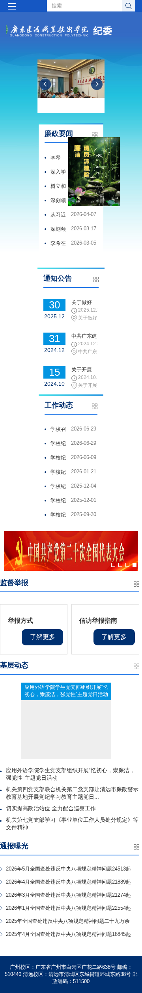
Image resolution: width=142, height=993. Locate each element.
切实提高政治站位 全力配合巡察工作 (51, 808)
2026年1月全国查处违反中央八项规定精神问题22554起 (68, 908)
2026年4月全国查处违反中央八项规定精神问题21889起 (68, 882)
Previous (45, 84)
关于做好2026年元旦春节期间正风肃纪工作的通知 (84, 302)
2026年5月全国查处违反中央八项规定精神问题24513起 (68, 869)
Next (97, 84)
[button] (113, 565)
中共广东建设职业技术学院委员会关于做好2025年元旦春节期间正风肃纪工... (84, 336)
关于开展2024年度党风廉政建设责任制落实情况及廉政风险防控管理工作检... (84, 370)
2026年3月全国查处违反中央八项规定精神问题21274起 (68, 895)
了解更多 (42, 636)
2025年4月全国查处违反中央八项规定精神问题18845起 (68, 934)
